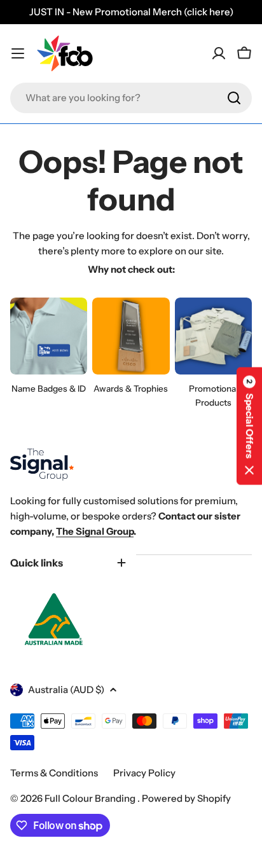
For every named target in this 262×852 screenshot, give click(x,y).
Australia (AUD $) (66, 690)
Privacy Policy (144, 773)
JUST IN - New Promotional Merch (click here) (131, 12)
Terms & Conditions (54, 773)
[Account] (218, 53)
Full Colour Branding (91, 798)
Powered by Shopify (186, 798)
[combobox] (131, 98)
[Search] (234, 98)
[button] (249, 426)
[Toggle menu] (17, 53)
